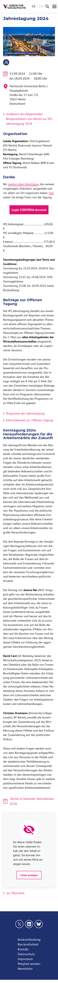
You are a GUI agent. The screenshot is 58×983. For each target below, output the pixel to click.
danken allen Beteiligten (23, 184)
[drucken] (6, 62)
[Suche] (47, 6)
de (34, 6)
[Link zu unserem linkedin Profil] (29, 924)
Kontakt (23, 949)
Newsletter (25, 969)
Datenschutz (26, 954)
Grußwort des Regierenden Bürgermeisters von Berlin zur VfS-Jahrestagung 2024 (29, 119)
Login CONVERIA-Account (29, 210)
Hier (51, 193)
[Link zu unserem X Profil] (19, 924)
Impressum (25, 959)
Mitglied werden (29, 964)
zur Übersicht (15, 893)
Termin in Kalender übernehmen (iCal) (32, 801)
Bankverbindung (29, 939)
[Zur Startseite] (14, 6)
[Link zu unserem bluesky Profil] (39, 924)
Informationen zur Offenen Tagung (29, 420)
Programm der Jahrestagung (25, 413)
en (41, 6)
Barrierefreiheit (28, 944)
